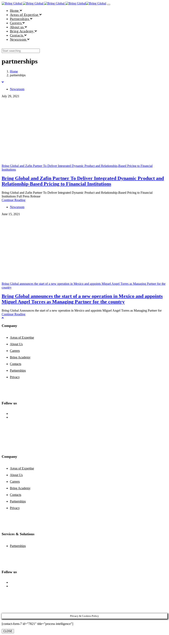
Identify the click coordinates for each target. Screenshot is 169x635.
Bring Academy (20, 357)
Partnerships (18, 370)
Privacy (15, 377)
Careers (15, 350)
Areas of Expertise (22, 337)
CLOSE (7, 631)
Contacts (15, 364)
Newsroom (17, 89)
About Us (16, 344)
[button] (3, 46)
